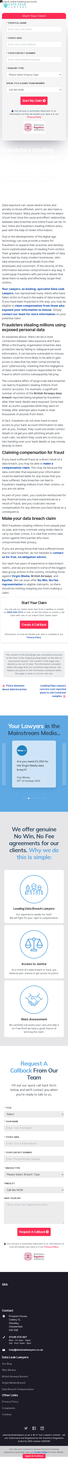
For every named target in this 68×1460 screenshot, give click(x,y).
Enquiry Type (16, 68)
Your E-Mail (15, 38)
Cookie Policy (40, 1452)
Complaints (8, 1408)
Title (9, 1107)
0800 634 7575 (15, 612)
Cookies (7, 1414)
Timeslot (9, 1183)
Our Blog (7, 1363)
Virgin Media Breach (14, 1382)
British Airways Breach (15, 1376)
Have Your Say (12, 1198)
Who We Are (9, 1370)
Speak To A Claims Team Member (25, 83)
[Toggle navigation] (63, 5)
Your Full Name (17, 23)
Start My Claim (32, 100)
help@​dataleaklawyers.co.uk (26, 1350)
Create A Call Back (34, 624)
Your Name (12, 1121)
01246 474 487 (18, 1337)
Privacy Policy (34, 117)
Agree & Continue (34, 1456)
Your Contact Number (21, 53)
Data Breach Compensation (18, 1389)
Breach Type (13, 1168)
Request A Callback (32, 1232)
